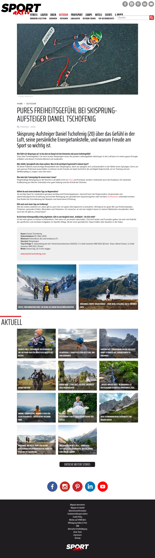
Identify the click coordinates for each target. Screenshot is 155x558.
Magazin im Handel (77, 508)
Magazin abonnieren (77, 505)
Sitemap (78, 538)
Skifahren (53, 18)
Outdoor (63, 15)
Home (20, 104)
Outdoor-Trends (89, 18)
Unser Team (77, 532)
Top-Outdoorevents (106, 18)
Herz (71, 180)
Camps (88, 15)
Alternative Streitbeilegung (77, 529)
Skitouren (64, 18)
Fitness (34, 15)
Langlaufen (75, 18)
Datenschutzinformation (77, 511)
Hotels (98, 15)
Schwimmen (113, 197)
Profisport (77, 15)
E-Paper (119, 15)
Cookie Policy (77, 517)
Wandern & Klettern (38, 18)
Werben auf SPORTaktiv (77, 520)
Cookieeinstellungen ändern (77, 514)
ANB (77, 526)
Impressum (77, 535)
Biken (53, 15)
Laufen (43, 15)
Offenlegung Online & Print (77, 523)
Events (108, 15)
